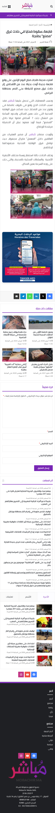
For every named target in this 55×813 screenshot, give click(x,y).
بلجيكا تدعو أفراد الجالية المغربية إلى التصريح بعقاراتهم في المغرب (19, 620)
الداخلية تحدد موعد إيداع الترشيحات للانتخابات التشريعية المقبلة (20, 658)
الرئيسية (47, 25)
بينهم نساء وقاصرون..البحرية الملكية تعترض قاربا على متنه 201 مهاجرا (19, 607)
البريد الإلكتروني (46, 443)
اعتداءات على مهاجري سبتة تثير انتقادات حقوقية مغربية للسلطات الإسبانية (20, 646)
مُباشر (11, 100)
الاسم (50, 431)
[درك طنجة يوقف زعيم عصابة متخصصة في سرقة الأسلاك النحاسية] (14, 322)
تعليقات (9, 597)
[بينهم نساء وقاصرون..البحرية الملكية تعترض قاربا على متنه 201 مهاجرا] (44, 609)
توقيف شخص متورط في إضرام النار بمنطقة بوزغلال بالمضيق (20, 632)
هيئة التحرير (44, 42)
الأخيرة (46, 597)
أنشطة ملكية (47, 736)
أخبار (40, 25)
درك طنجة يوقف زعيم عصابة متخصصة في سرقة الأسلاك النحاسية (14, 334)
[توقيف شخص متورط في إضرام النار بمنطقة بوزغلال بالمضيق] (44, 635)
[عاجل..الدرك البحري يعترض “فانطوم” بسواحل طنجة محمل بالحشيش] (41, 355)
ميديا (51, 716)
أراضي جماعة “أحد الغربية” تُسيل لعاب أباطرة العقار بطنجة (15, 366)
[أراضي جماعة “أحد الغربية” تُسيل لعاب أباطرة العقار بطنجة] (14, 355)
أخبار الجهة (33, 25)
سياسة (50, 744)
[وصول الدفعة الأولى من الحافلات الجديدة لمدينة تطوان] (41, 322)
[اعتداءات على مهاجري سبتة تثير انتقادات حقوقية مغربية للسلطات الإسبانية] (44, 647)
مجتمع (50, 703)
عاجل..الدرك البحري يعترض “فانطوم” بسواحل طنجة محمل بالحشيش (42, 366)
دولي (51, 740)
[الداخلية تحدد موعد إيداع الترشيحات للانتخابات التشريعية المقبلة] (44, 661)
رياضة (50, 707)
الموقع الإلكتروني (46, 455)
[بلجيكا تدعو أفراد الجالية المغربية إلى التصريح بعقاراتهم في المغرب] (44, 622)
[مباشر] (27, 6)
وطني (50, 749)
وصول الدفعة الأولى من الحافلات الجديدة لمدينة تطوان (43, 334)
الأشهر (28, 597)
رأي (51, 712)
